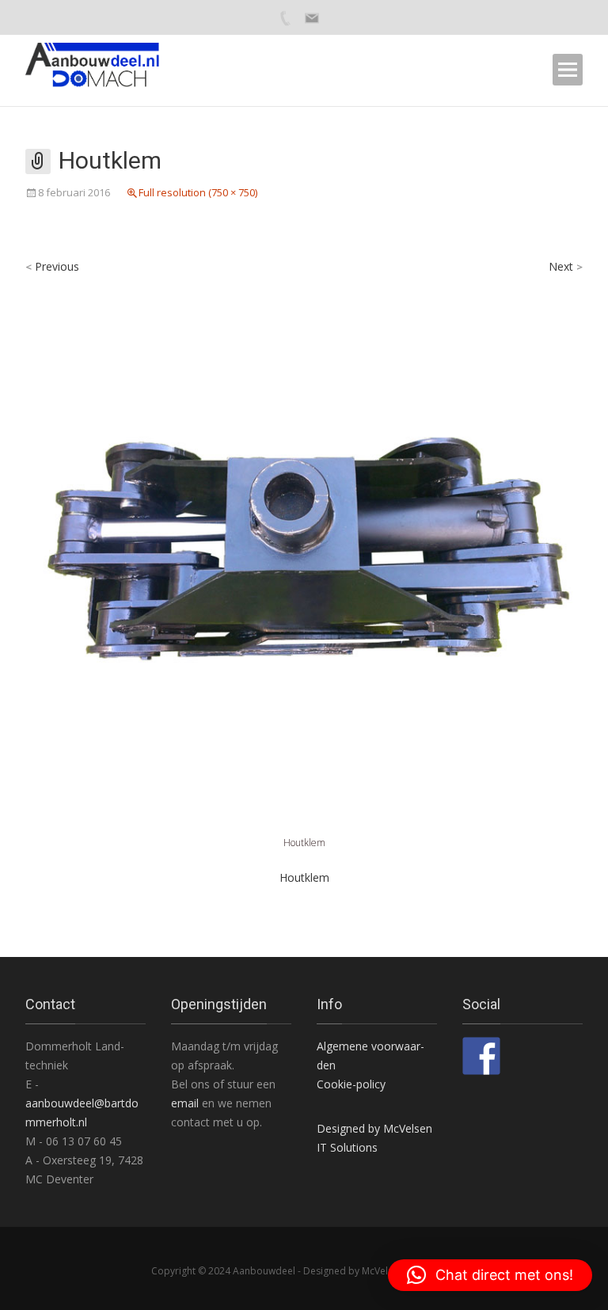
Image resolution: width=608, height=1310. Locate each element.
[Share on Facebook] (481, 1056)
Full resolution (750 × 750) (198, 192)
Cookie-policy (351, 1084)
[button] (490, 1275)
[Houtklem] (304, 553)
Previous (52, 266)
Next (566, 266)
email (186, 1103)
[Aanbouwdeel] (101, 69)
